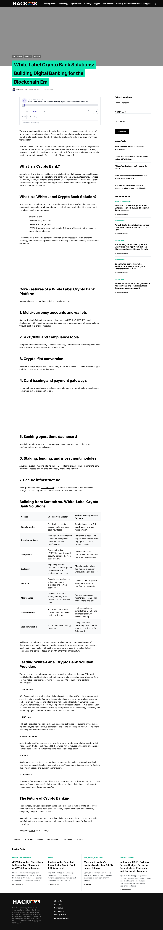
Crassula (23, 781)
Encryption (68, 839)
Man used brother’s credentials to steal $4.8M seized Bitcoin (98, 865)
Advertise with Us (61, 918)
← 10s (26, 111)
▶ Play (35, 111)
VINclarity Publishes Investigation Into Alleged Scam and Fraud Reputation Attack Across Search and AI (132, 285)
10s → (44, 111)
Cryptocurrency (53, 839)
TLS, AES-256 (47, 487)
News (85, 857)
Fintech (37, 56)
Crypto (28, 56)
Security (118, 201)
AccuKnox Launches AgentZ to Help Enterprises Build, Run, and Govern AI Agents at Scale (132, 207)
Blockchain (17, 56)
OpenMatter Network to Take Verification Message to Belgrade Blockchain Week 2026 (130, 266)
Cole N (32, 830)
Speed (90, 111)
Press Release (126, 201)
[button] (147, 4)
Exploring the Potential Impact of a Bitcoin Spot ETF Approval (61, 865)
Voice (24, 116)
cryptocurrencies (51, 149)
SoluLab (23, 762)
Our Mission (59, 911)
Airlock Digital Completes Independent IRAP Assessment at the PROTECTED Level (132, 227)
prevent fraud (58, 347)
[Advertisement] (60, 264)
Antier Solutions (26, 743)
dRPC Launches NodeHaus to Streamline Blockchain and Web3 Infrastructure (27, 865)
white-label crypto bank (32, 204)
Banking (17, 839)
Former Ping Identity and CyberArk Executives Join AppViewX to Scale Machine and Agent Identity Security (131, 246)
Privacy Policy (60, 915)
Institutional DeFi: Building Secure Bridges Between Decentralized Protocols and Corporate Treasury (134, 866)
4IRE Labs (23, 724)
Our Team (58, 904)
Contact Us (58, 908)
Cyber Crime (98, 857)
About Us (58, 901)
